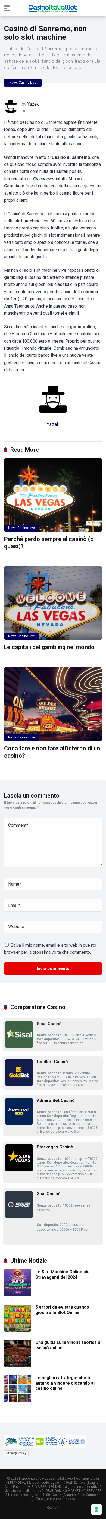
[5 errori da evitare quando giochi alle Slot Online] (17, 1330)
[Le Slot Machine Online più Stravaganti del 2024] (17, 1294)
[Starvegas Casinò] (19, 1170)
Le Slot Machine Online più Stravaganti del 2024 (62, 1274)
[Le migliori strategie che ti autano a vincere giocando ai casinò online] (17, 1400)
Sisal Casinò (49, 1023)
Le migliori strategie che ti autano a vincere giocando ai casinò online (65, 1383)
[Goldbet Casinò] (19, 1084)
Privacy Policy (16, 1453)
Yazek (33, 104)
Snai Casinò (49, 1193)
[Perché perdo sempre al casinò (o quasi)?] (53, 495)
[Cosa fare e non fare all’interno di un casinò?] (53, 704)
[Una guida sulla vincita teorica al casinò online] (17, 1365)
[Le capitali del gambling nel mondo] (53, 603)
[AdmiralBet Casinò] (19, 1123)
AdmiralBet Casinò (56, 1100)
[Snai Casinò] (19, 1216)
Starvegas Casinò (55, 1146)
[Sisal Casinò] (19, 1046)
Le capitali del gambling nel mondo (49, 647)
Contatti (53, 1507)
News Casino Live (23, 82)
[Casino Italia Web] (53, 8)
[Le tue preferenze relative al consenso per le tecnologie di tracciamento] (96, 1509)
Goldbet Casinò (52, 1061)
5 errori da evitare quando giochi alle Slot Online (62, 1310)
